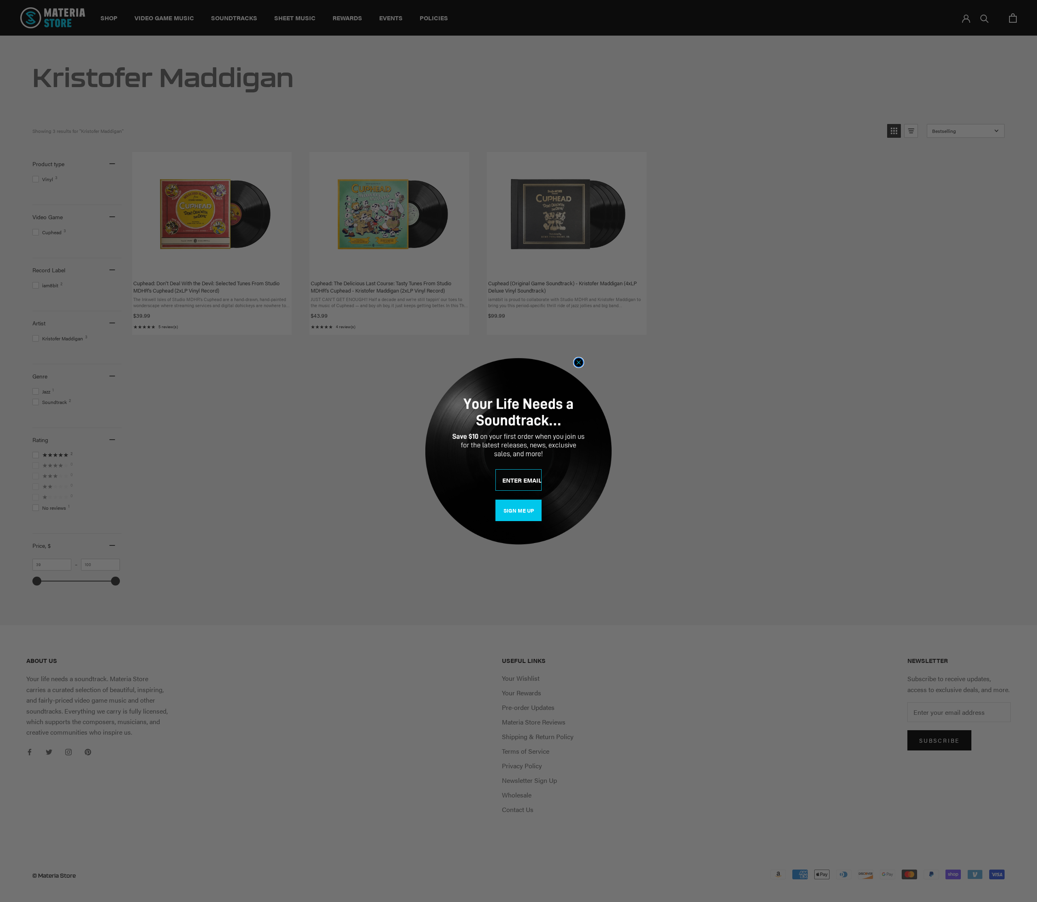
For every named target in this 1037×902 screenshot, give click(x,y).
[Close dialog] (578, 362)
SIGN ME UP (519, 510)
